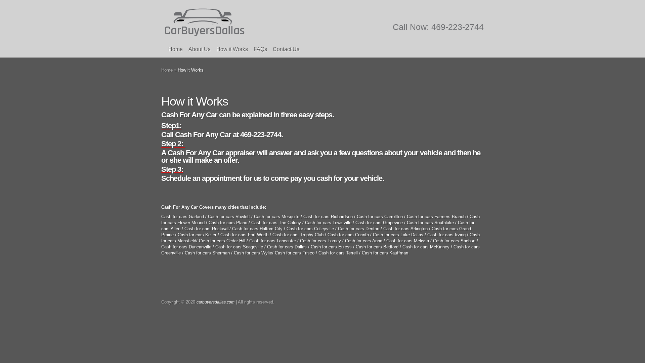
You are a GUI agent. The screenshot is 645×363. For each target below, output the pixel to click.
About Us (199, 49)
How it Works (232, 49)
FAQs (260, 49)
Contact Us (286, 49)
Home (175, 49)
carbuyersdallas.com (215, 302)
